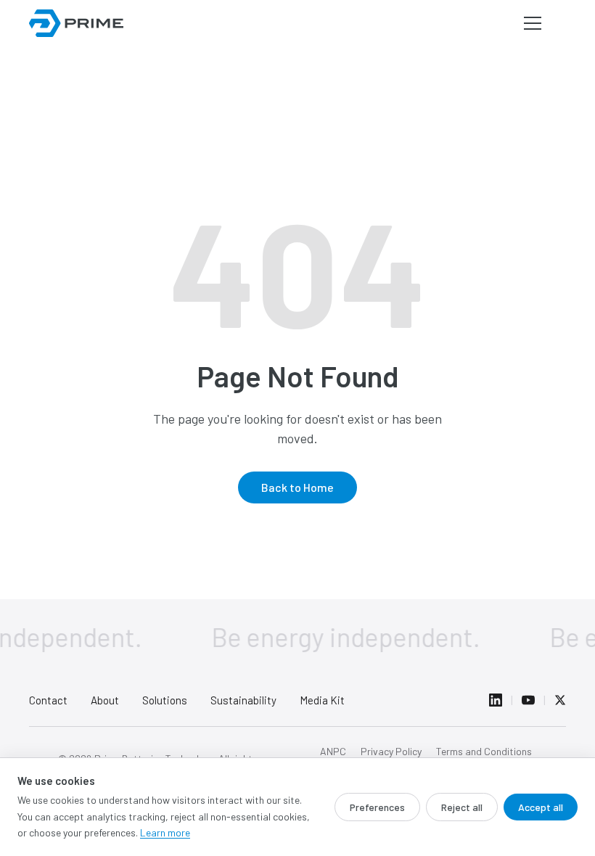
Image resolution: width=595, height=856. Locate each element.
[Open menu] (533, 23)
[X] (560, 700)
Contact (48, 700)
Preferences (377, 807)
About (105, 700)
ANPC (333, 751)
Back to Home (297, 487)
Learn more (165, 832)
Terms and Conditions (484, 751)
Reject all (462, 807)
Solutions (164, 700)
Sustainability (243, 700)
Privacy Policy (391, 751)
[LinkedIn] (495, 700)
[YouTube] (528, 700)
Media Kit (322, 700)
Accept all (540, 807)
